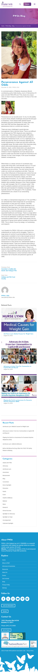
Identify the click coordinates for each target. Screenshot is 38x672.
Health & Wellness (7, 498)
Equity (4, 491)
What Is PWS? (6, 563)
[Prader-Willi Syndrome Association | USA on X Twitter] (8, 599)
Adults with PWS (7, 462)
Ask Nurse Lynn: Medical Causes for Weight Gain (16, 426)
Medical (5, 501)
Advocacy (5, 466)
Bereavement (6, 475)
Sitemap (4, 588)
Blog (13, 26)
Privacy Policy (6, 584)
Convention (6, 482)
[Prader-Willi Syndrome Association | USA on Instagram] (13, 599)
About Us (4, 572)
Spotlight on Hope (7, 517)
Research (5, 507)
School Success (7, 510)
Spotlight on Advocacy (9, 513)
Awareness (6, 472)
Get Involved (5, 578)
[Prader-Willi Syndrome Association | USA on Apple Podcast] (22, 599)
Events (4, 575)
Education (5, 488)
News (4, 504)
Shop (3, 581)
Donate (27, 4)
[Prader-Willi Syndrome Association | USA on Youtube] (18, 599)
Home (2, 26)
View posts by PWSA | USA (8, 297)
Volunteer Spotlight (8, 523)
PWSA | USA (15, 87)
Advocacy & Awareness (8, 566)
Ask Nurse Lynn (7, 469)
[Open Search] (20, 4)
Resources (5, 569)
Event (4, 494)
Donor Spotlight (7, 485)
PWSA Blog (8, 26)
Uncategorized (7, 520)
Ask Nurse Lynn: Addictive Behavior (12, 444)
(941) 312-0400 (11, 626)
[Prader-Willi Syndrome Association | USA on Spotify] (27, 599)
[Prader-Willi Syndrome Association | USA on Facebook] (3, 599)
